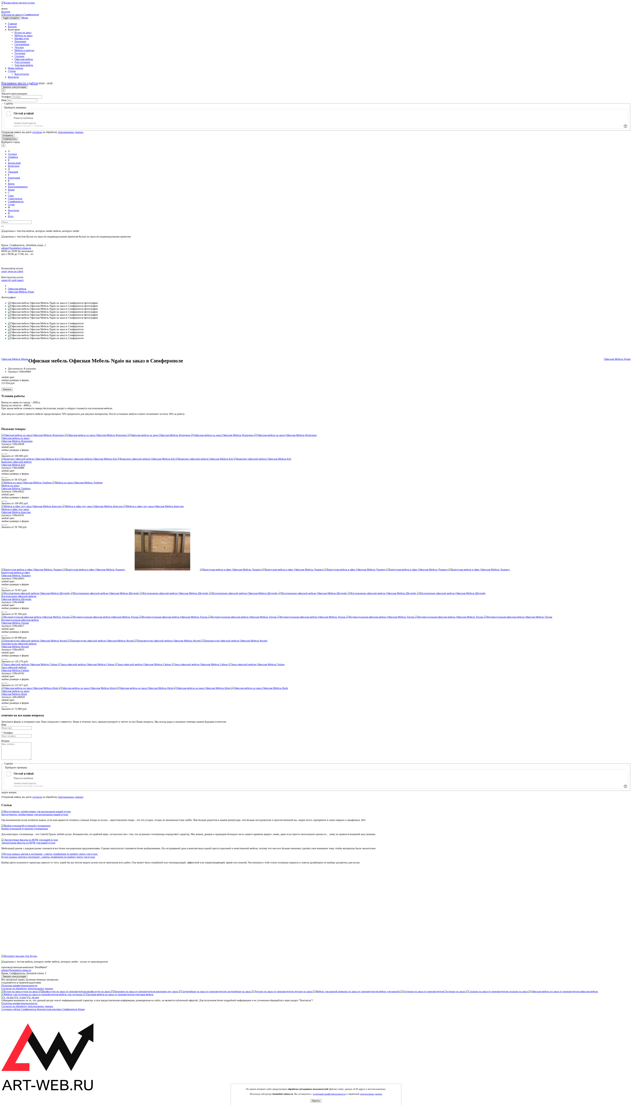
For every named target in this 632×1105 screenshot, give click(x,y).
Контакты (13, 77)
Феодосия (13, 210)
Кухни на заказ (22, 32)
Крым (11, 189)
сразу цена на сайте (12, 271)
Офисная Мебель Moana (14, 359)
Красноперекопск (18, 186)
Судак (11, 204)
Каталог (5, 11)
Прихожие (20, 41)
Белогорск (13, 166)
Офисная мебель (23, 59)
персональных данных (70, 132)
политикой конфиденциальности (329, 1094)
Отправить (8, 135)
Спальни (19, 56)
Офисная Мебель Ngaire (617, 359)
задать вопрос (9, 792)
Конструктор (21, 74)
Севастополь (15, 198)
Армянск (13, 157)
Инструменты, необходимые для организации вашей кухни (34, 814)
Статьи (12, 71)
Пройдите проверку (15, 107)
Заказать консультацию (14, 87)
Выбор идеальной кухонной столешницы (24, 828)
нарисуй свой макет (12, 280)
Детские (19, 47)
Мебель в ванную (24, 50)
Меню (24, 17)
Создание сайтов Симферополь (19, 1009)
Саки (11, 195)
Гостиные (19, 53)
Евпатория (14, 177)
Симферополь (10, 139)
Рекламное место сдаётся (19, 83)
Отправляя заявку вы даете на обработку (42, 132)
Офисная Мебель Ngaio (21, 291)
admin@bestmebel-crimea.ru (16, 970)
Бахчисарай (14, 163)
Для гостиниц (22, 62)
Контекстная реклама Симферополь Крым (61, 1009)
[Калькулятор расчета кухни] (18, 2)
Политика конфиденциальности (19, 985)
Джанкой (13, 171)
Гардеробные (21, 44)
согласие (37, 132)
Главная (12, 23)
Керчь (11, 183)
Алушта (12, 154)
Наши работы (15, 68)
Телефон (6, 96)
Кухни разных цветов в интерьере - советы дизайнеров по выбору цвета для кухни (48, 857)
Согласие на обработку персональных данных (27, 988)
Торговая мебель (23, 65)
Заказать (7, 389)
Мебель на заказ (23, 35)
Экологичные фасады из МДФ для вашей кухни (28, 842)
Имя (3, 100)
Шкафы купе (21, 38)
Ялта (10, 216)
